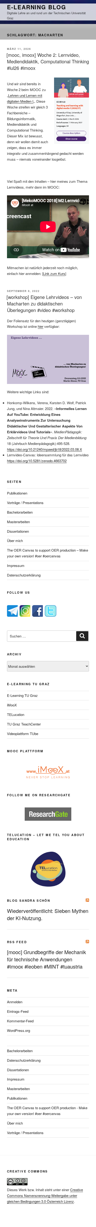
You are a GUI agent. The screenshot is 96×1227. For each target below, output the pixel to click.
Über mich (15, 540)
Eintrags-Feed (17, 1011)
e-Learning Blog (36, 7)
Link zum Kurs (54, 273)
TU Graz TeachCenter (24, 724)
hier (40, 326)
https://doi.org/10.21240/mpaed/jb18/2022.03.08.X (44, 449)
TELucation (15, 714)
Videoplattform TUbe (22, 733)
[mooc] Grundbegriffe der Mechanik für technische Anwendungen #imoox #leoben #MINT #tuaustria (46, 959)
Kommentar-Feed (20, 1020)
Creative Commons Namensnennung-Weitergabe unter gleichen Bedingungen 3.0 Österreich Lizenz (45, 1195)
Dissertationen (18, 531)
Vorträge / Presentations (25, 502)
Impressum (15, 565)
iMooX (12, 704)
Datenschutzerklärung (24, 575)
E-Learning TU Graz (22, 695)
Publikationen (17, 493)
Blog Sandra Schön (28, 900)
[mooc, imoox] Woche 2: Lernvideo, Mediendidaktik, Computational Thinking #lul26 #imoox (48, 61)
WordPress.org (18, 1030)
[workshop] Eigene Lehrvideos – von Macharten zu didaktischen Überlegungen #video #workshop (44, 303)
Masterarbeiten (18, 521)
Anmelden (14, 1001)
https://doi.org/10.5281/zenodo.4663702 (37, 460)
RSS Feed (17, 942)
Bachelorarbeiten (20, 512)
